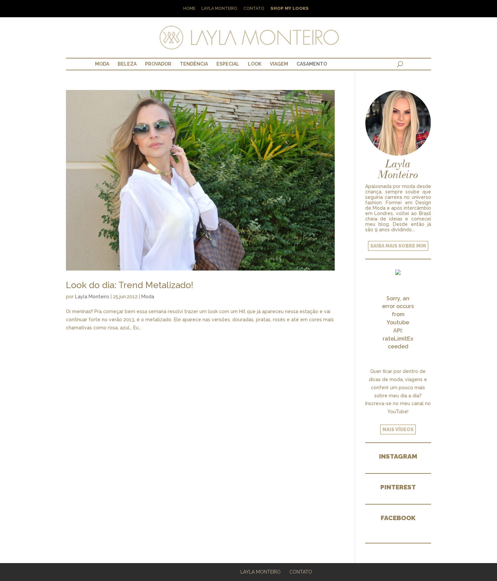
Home (189, 8)
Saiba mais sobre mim (398, 246)
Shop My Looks (289, 8)
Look (254, 64)
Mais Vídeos (397, 429)
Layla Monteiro (219, 8)
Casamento (312, 64)
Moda (102, 64)
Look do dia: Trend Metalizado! (129, 285)
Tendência (194, 64)
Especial (227, 64)
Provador (158, 64)
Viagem (279, 64)
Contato (253, 8)
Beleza (127, 64)
